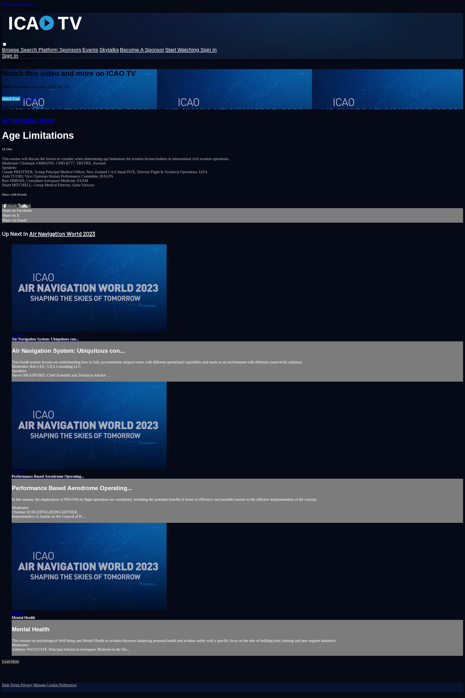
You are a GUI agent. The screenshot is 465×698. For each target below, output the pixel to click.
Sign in (209, 49)
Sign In (10, 55)
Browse (11, 49)
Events (90, 49)
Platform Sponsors (60, 49)
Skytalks (109, 49)
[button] (4, 44)
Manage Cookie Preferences (55, 685)
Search (30, 49)
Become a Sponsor (142, 49)
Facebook (10, 206)
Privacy (27, 685)
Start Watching (183, 49)
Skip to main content (17, 4)
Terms (15, 685)
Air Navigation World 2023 (62, 233)
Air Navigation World (28, 119)
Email (26, 206)
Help (6, 685)
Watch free (11, 99)
